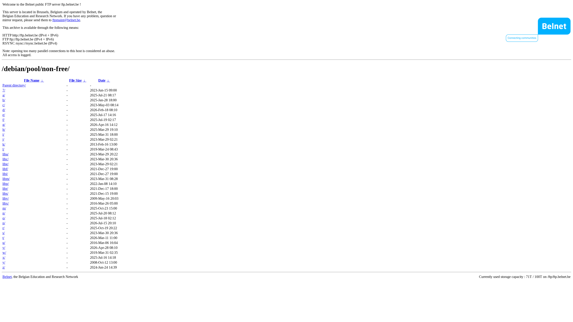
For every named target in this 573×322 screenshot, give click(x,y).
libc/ (5, 159)
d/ (3, 110)
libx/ (5, 203)
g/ (3, 125)
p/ (3, 223)
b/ (3, 100)
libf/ (5, 169)
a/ (3, 95)
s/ (3, 233)
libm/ (6, 179)
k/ (3, 144)
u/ (3, 243)
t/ (3, 238)
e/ (3, 115)
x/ (3, 257)
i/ (3, 134)
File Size (75, 80)
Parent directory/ (14, 85)
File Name (31, 80)
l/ (3, 149)
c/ (3, 105)
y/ (3, 262)
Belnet (7, 277)
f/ (3, 120)
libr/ (5, 189)
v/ (3, 248)
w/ (4, 252)
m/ (4, 208)
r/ (3, 228)
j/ (3, 139)
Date (101, 80)
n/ (3, 213)
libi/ (5, 174)
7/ (3, 90)
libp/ (5, 184)
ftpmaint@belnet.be (66, 20)
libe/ (5, 164)
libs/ (5, 193)
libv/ (5, 198)
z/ (3, 267)
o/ (3, 218)
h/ (3, 129)
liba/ (5, 154)
